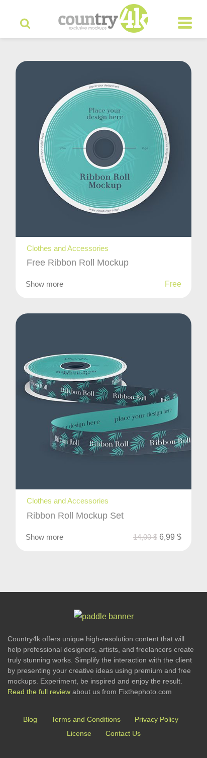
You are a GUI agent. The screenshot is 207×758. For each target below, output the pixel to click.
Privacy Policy (156, 719)
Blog (30, 719)
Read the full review (39, 692)
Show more (44, 284)
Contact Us (123, 733)
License (79, 733)
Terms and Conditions (86, 719)
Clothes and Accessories (68, 248)
